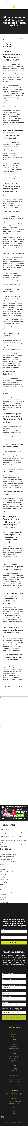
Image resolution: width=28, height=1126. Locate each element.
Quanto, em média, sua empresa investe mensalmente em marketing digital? (12, 1009)
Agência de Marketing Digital (7, 856)
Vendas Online (3, 899)
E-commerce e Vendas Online (7, 866)
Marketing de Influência (5, 876)
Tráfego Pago (3, 894)
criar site (2, 864)
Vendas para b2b (4, 902)
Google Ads (3, 874)
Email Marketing (4, 869)
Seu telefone (5, 1002)
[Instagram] (12, 1112)
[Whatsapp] (16, 1112)
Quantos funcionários (7, 990)
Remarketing (3, 887)
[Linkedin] (21, 1112)
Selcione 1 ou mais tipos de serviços (11, 985)
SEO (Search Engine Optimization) (8, 892)
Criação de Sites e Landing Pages (8, 861)
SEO (1, 889)
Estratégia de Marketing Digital (7, 871)
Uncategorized (3, 897)
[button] (14, 7)
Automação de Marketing (6, 859)
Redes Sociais (3, 884)
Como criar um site (4, 829)
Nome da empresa (6, 979)
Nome (2, 929)
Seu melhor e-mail (6, 996)
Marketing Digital (7, 46)
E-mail (2, 935)
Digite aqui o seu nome (7, 973)
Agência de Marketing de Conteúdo (8, 854)
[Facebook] (7, 1112)
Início (4, 38)
